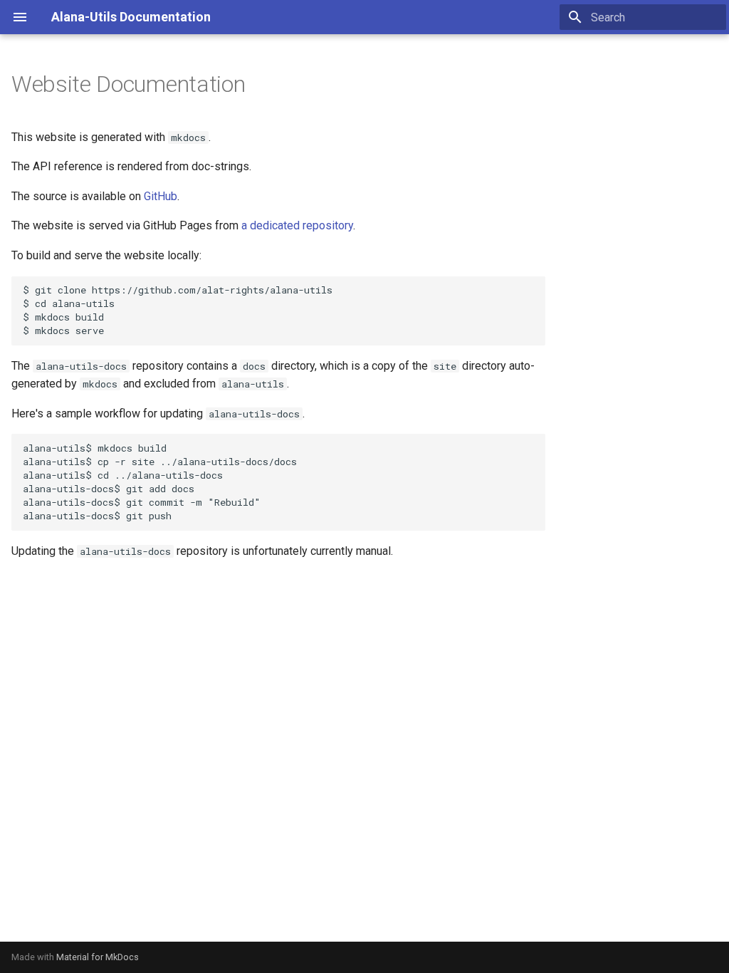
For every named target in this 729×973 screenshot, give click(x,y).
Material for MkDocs (97, 957)
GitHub (160, 196)
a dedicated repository (297, 225)
